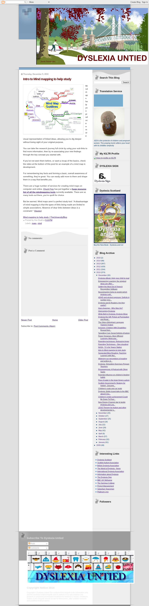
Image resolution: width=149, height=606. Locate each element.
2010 (98, 272)
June (101, 428)
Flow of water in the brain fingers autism (114, 380)
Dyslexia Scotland (104, 460)
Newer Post (26, 320)
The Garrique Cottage (106, 483)
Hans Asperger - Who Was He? (110, 308)
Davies (38, 211)
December (103, 275)
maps (34, 223)
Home (55, 320)
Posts (32, 544)
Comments (34, 548)
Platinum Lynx (103, 492)
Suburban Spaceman (105, 489)
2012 (98, 267)
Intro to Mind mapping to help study (112, 350)
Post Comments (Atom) (44, 326)
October (102, 416)
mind (40, 223)
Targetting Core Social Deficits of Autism (114, 333)
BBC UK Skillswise (104, 480)
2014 (98, 261)
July (100, 425)
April (101, 434)
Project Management (105, 486)
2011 (98, 269)
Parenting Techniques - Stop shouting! (113, 344)
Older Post (83, 320)
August (101, 422)
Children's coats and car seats (110, 389)
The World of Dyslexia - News (109, 469)
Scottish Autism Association (108, 463)
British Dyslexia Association (108, 466)
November (103, 413)
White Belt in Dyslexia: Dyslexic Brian (113, 314)
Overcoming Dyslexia (106, 311)
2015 (98, 258)
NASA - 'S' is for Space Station (110, 347)
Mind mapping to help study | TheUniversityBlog (45, 217)
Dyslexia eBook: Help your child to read (113, 278)
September (103, 419)
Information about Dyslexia (107, 474)
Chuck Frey (48, 189)
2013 (98, 264)
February (102, 439)
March (101, 436)
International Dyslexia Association (110, 471)
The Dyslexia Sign (104, 477)
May (100, 431)
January (102, 442)
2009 (98, 445)
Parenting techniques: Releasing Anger (113, 341)
